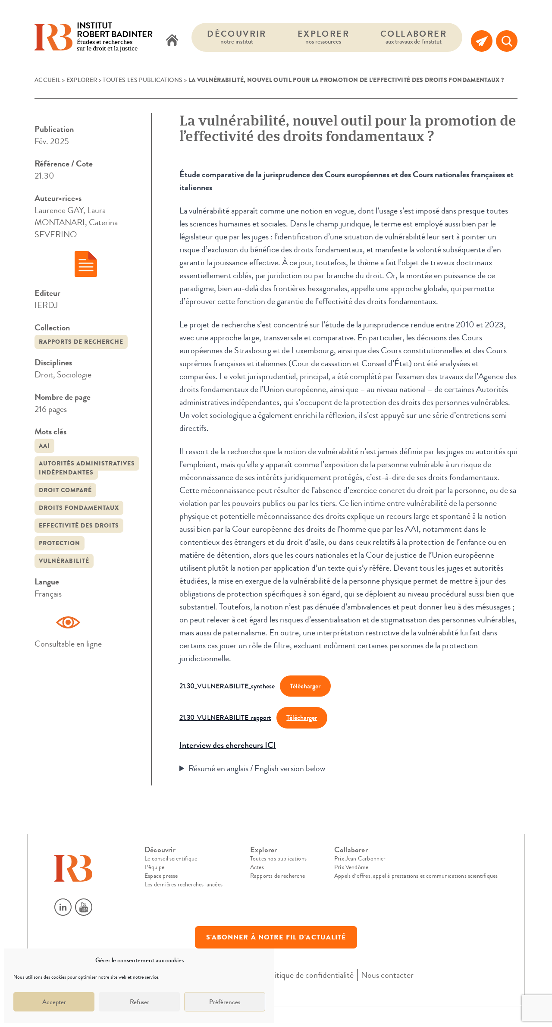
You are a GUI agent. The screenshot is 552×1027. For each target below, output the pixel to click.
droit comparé (65, 490)
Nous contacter (387, 975)
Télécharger (305, 686)
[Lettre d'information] (481, 41)
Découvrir (237, 37)
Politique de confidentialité (309, 975)
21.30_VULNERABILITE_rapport (225, 717)
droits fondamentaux (79, 507)
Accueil (47, 80)
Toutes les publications (142, 80)
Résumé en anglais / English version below (256, 768)
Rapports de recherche (81, 341)
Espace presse (161, 876)
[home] (172, 41)
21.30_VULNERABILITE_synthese (227, 686)
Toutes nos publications (278, 858)
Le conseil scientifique (170, 858)
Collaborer (413, 37)
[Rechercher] (507, 41)
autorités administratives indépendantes (87, 468)
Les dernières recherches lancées (183, 884)
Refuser (139, 1002)
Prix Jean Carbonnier (360, 858)
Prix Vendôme (351, 867)
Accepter (54, 1002)
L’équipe (154, 867)
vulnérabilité (64, 560)
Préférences (224, 1002)
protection (59, 543)
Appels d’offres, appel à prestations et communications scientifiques (416, 876)
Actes (257, 867)
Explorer (323, 37)
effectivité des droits (79, 525)
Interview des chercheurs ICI (227, 745)
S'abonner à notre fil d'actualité (276, 937)
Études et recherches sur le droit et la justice (115, 37)
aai (44, 445)
